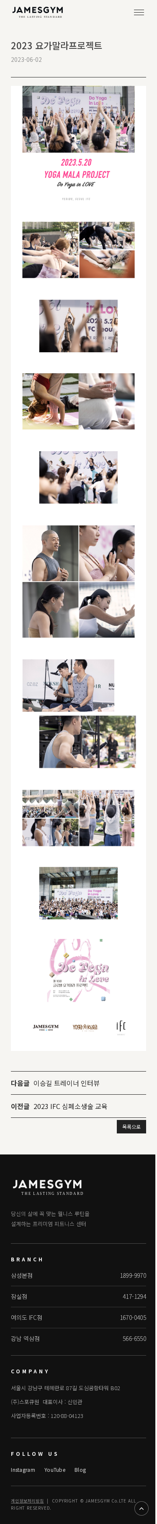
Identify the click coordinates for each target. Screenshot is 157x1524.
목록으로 (131, 1126)
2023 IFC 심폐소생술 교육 (70, 1106)
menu (139, 12)
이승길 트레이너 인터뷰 (66, 1083)
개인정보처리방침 (27, 1500)
